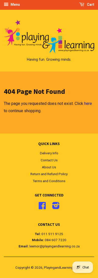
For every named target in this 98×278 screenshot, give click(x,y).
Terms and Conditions (49, 181)
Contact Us (49, 160)
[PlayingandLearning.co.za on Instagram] (56, 207)
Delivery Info (49, 153)
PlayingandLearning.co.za (63, 267)
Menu (15, 5)
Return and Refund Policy (49, 174)
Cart (90, 5)
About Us (49, 167)
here (88, 103)
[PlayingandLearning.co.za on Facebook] (42, 207)
